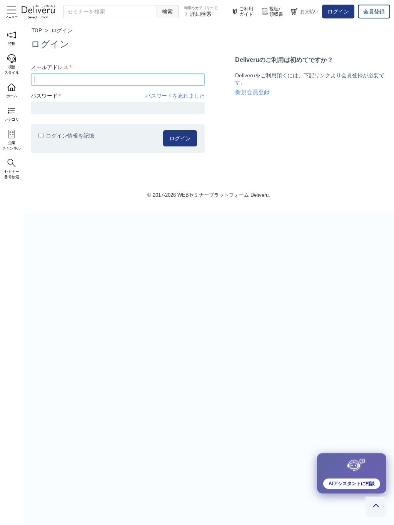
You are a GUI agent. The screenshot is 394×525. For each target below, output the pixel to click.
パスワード (44, 96)
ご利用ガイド (246, 11)
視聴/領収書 (276, 11)
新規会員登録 (252, 92)
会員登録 (374, 11)
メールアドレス (49, 67)
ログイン (338, 11)
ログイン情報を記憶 (70, 136)
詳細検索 (201, 14)
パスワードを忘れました (175, 96)
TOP (37, 30)
